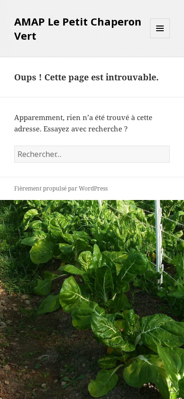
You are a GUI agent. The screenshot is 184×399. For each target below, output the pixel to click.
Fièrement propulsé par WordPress (61, 188)
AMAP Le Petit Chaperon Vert (78, 28)
